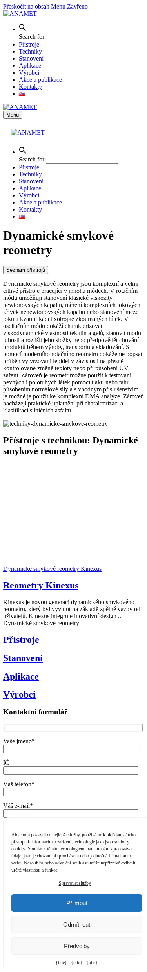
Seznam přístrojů (25, 270)
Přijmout (76, 903)
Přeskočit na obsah (26, 6)
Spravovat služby (75, 883)
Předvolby (77, 946)
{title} (61, 962)
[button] (23, 29)
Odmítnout (76, 924)
